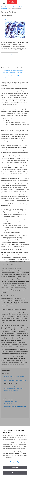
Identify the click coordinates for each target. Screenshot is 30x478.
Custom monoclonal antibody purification (13, 70)
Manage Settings (15, 462)
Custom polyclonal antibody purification (12, 72)
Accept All (15, 473)
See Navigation (4, 19)
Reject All (15, 467)
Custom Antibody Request (9, 54)
